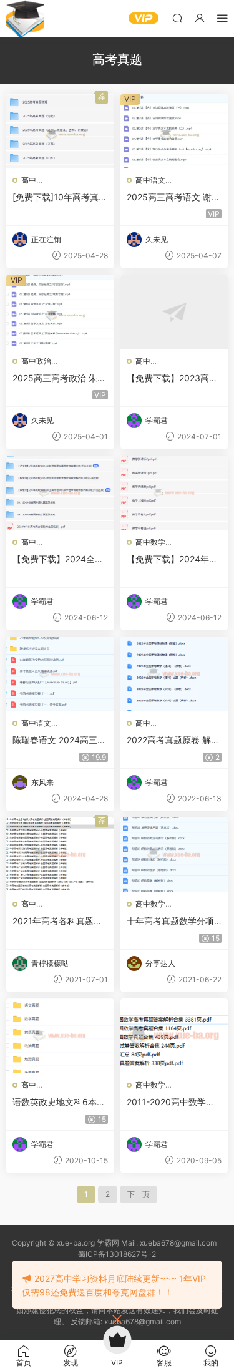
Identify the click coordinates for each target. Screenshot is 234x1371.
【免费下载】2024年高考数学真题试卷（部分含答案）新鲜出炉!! (172, 559)
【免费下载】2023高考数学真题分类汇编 (172, 378)
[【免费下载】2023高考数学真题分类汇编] (174, 312)
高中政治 (36, 361)
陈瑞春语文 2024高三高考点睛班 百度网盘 (59, 740)
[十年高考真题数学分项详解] (174, 854)
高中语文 (150, 180)
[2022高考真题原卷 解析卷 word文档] (174, 674)
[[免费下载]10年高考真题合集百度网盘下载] (60, 131)
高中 (28, 180)
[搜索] (177, 18)
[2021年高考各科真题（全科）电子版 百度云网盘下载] (60, 854)
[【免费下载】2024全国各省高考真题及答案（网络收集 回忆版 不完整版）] (60, 493)
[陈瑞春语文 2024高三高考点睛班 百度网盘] (60, 674)
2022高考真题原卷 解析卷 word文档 (173, 740)
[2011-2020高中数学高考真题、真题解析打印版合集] (174, 1035)
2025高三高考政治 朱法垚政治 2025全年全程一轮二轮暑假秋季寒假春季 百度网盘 (59, 378)
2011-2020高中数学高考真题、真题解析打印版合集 (171, 1102)
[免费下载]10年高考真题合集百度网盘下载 (59, 197)
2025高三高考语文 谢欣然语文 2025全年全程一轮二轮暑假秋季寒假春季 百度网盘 (173, 197)
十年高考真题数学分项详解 (170, 921)
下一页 (138, 1194)
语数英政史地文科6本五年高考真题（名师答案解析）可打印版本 (58, 1102)
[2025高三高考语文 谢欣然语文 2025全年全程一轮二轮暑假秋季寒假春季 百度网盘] (174, 131)
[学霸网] (25, 18)
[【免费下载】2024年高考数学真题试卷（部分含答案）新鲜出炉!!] (174, 493)
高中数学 (150, 542)
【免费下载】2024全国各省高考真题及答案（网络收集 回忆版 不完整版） (58, 559)
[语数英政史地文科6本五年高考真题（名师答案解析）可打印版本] (60, 1035)
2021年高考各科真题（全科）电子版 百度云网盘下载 (57, 921)
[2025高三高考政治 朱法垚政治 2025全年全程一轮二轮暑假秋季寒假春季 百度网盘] (60, 312)
